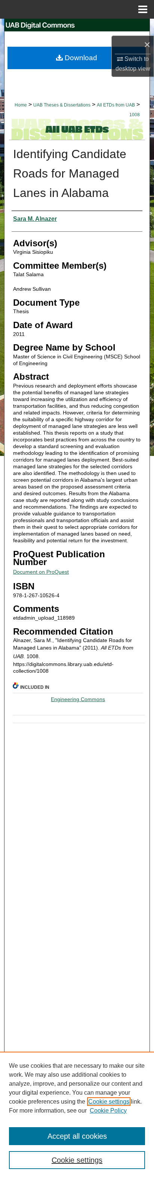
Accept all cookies (77, 1136)
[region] (77, 1115)
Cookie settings (108, 1101)
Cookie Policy (108, 1110)
